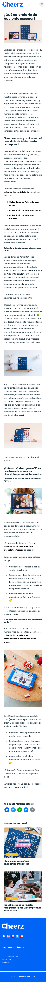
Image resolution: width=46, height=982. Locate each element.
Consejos (12, 854)
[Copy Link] (32, 810)
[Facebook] (7, 810)
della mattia (31, 976)
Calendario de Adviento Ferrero (25, 210)
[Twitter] (13, 810)
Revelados (6, 959)
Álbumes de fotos (10, 956)
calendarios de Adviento (17, 192)
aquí (21, 415)
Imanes (5, 963)
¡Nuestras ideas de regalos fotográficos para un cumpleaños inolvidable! (22, 907)
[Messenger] (26, 810)
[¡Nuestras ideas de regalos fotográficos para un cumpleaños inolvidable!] (23, 886)
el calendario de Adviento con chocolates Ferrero (19, 546)
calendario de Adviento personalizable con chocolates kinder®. (20, 639)
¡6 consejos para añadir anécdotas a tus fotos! (17, 862)
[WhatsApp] (19, 810)
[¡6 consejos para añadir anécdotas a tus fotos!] (23, 842)
